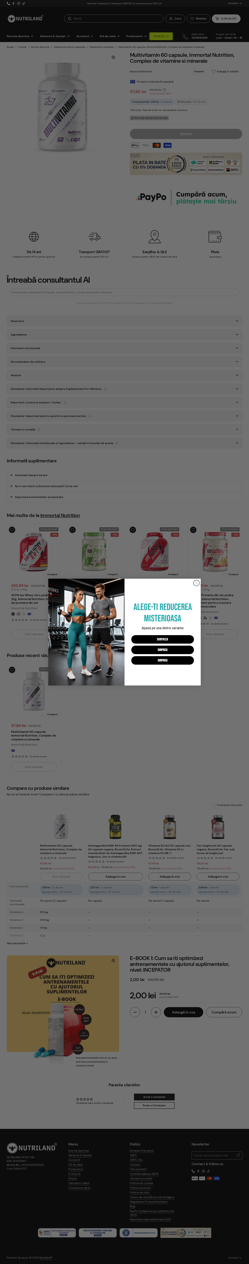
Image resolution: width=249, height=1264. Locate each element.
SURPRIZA (162, 639)
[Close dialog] (196, 583)
